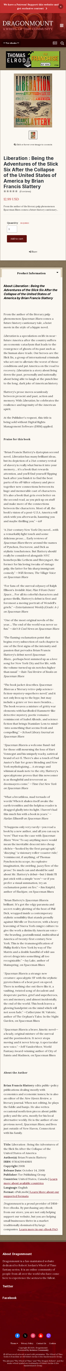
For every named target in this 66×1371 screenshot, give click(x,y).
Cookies (52, 1343)
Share (34, 251)
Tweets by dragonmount (17, 1292)
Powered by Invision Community (33, 1350)
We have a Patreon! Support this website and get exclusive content (31, 6)
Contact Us (41, 1343)
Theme (13, 1343)
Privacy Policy (27, 1343)
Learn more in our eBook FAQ (38, 1229)
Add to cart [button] (16, 238)
